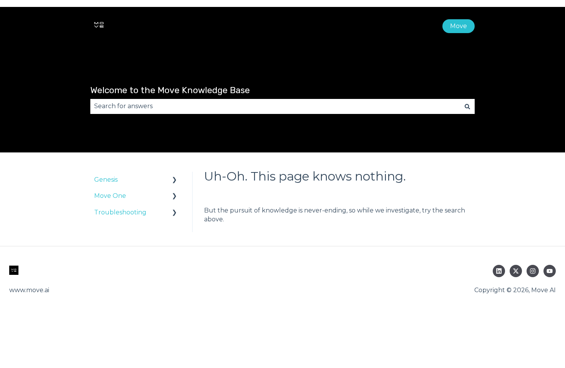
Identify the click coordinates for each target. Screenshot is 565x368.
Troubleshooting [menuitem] (120, 212)
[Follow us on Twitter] (516, 271)
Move (458, 26)
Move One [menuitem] (110, 195)
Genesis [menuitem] (106, 179)
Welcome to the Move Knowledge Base (170, 90)
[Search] (467, 106)
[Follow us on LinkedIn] (499, 271)
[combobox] (275, 106)
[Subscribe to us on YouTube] (549, 271)
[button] (174, 180)
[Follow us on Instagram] (533, 271)
